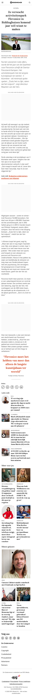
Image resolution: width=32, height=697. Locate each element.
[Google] (2, 638)
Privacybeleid (14, 681)
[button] (24, 681)
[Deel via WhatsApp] (7, 387)
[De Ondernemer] (16, 2)
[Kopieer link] (3, 387)
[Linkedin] (6, 638)
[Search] (29, 2)
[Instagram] (14, 638)
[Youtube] (18, 638)
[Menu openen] (2, 2)
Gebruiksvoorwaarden (16, 684)
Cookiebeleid (6, 681)
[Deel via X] (16, 387)
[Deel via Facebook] (12, 387)
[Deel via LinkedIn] (21, 387)
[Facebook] (10, 638)
